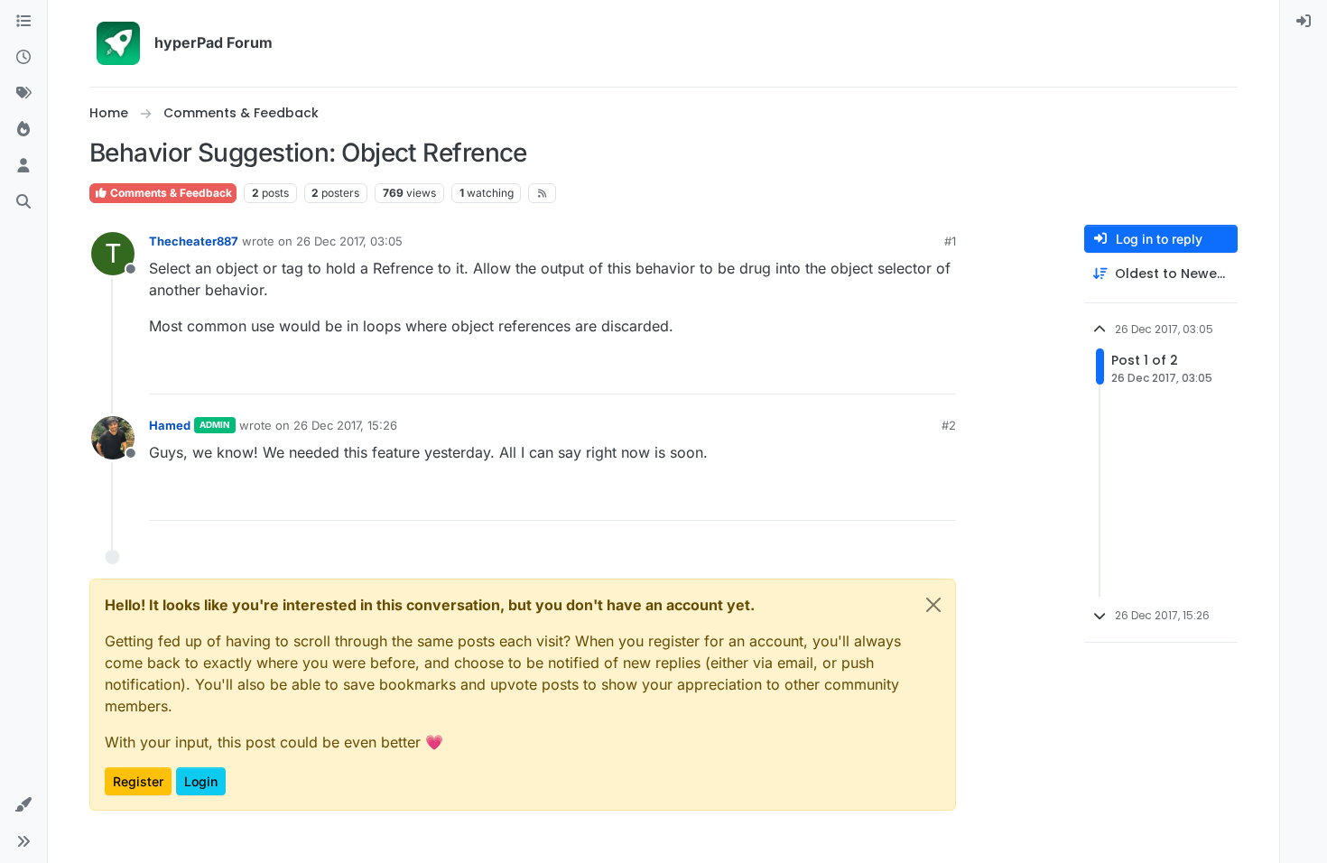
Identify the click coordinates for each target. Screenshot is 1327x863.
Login (201, 781)
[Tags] (23, 93)
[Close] (933, 605)
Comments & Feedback (169, 193)
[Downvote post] (940, 372)
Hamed (169, 425)
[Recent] (23, 57)
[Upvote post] (876, 372)
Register (138, 781)
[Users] (23, 166)
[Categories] (23, 21)
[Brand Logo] (118, 43)
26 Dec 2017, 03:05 (349, 241)
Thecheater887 (193, 241)
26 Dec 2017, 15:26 (345, 425)
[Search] (23, 202)
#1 (950, 241)
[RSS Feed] (542, 193)
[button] (23, 805)
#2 (949, 425)
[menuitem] (1303, 21)
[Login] (1303, 21)
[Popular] (23, 130)
